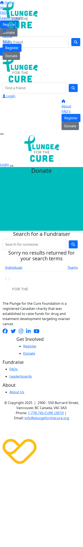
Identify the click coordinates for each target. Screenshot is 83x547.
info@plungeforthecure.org (46, 418)
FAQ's (66, 111)
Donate (11, 56)
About (7, 36)
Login (10, 96)
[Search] (73, 88)
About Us (16, 392)
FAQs (7, 41)
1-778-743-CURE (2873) (46, 413)
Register (12, 47)
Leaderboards (20, 376)
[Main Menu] (1, 134)
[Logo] (20, 14)
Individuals (14, 267)
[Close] (11, 165)
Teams (72, 267)
